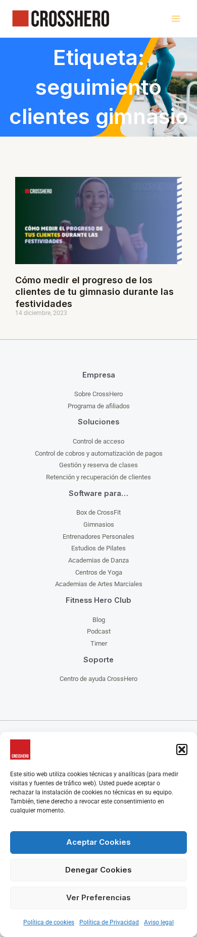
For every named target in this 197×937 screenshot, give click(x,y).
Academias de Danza (98, 560)
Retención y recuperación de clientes (98, 477)
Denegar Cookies (98, 869)
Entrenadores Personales (98, 536)
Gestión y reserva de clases (98, 465)
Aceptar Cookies (98, 842)
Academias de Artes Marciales (98, 584)
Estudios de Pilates (98, 548)
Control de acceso (98, 441)
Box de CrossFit (98, 512)
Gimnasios (98, 524)
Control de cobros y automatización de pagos (99, 453)
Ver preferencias (98, 897)
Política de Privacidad (109, 922)
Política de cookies (48, 922)
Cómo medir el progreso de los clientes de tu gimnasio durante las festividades (94, 292)
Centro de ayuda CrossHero (98, 678)
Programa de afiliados (99, 406)
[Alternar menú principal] (175, 19)
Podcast (99, 631)
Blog (98, 619)
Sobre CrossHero (98, 394)
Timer (98, 643)
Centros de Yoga (98, 572)
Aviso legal (159, 922)
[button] (182, 749)
